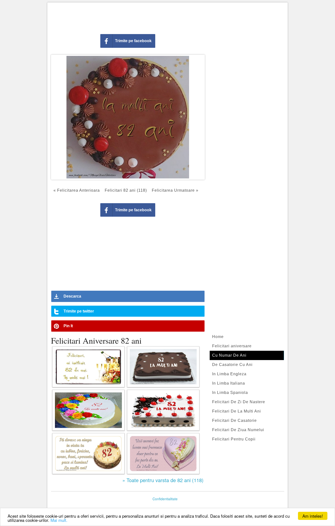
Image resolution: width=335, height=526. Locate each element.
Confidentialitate (165, 498)
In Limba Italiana (228, 383)
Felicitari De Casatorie (234, 420)
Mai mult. (59, 520)
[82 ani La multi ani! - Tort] (88, 410)
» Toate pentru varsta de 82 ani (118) (163, 480)
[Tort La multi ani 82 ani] (163, 367)
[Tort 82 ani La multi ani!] (163, 410)
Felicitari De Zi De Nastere (238, 402)
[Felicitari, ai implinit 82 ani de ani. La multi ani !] (88, 367)
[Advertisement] (167, 17)
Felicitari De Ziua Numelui (238, 430)
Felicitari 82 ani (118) (126, 190)
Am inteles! (312, 516)
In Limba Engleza (229, 374)
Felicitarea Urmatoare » (175, 190)
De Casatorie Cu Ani (232, 365)
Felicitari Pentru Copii (234, 439)
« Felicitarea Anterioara (76, 190)
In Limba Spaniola (230, 392)
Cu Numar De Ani (229, 355)
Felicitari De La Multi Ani (236, 411)
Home (218, 337)
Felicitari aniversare (232, 346)
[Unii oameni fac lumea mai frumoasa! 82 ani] (163, 453)
